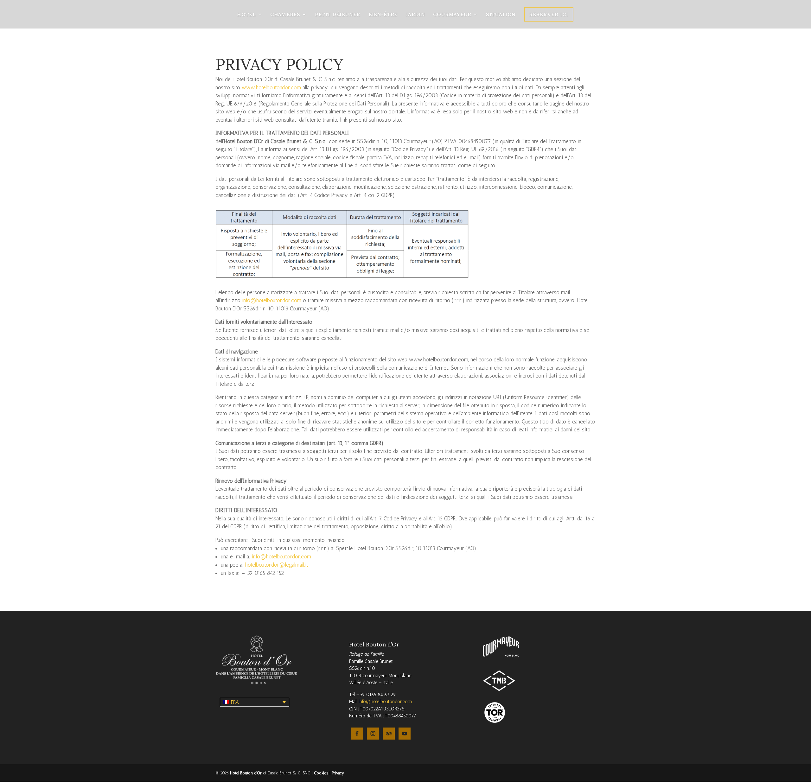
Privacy (338, 773)
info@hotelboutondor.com (271, 300)
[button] (254, 702)
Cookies (321, 773)
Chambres (285, 14)
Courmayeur (452, 14)
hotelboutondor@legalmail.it (276, 565)
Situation (500, 14)
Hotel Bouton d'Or (246, 773)
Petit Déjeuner (337, 14)
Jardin (415, 14)
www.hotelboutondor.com (271, 87)
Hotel (246, 14)
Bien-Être (383, 14)
